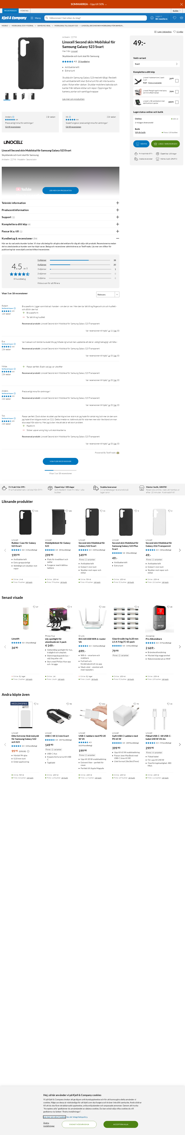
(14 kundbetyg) (132, 646)
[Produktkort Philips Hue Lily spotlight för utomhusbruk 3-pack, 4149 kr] (59, 618)
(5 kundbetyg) (31, 643)
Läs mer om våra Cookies (54, 1117)
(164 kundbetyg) (99, 646)
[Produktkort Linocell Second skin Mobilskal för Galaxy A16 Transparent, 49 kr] (160, 522)
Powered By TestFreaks (105, 452)
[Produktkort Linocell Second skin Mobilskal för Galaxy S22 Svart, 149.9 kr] (92, 522)
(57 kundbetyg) (165, 643)
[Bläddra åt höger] (179, 550)
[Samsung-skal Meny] (52, 25)
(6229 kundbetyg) (85, 745)
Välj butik (29, 582)
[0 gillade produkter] (174, 17)
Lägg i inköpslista (164, 32)
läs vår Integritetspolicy (76, 1117)
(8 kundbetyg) (131, 553)
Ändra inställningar (49, 1124)
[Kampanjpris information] (28, 751)
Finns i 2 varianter (155, 83)
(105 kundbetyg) (99, 550)
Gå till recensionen (13, 127)
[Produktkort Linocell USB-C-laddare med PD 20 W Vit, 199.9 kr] (92, 715)
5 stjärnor (42, 260)
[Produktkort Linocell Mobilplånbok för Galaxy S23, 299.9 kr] (59, 522)
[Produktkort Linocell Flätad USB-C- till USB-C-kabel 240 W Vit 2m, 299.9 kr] (160, 715)
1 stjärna (41, 278)
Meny (38, 18)
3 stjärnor (42, 269)
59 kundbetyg (84, 61)
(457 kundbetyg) (65, 740)
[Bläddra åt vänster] (5, 550)
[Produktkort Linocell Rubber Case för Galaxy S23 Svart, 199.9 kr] (25, 522)
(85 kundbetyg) (65, 550)
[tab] (10, 10)
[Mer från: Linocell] (13, 143)
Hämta (143, 144)
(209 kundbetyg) (132, 743)
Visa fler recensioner (60, 461)
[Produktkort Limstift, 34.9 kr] (25, 618)
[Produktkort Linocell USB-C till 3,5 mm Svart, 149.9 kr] (59, 715)
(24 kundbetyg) (31, 746)
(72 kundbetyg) (165, 743)
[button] (6, 96)
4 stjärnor (42, 264)
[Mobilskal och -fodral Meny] (35, 25)
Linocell (74, 51)
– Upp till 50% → (89, 4)
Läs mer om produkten (73, 99)
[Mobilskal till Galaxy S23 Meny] (80, 25)
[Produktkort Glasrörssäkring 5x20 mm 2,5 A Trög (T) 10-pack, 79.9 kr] (126, 618)
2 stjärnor (42, 273)
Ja (109, 330)
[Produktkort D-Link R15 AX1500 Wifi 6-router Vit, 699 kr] (92, 618)
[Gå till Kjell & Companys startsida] (15, 18)
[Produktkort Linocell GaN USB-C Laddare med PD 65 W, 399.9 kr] (126, 715)
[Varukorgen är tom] (181, 17)
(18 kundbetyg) (165, 550)
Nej (114, 330)
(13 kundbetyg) (31, 550)
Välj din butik (140, 132)
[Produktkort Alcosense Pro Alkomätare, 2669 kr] (160, 618)
